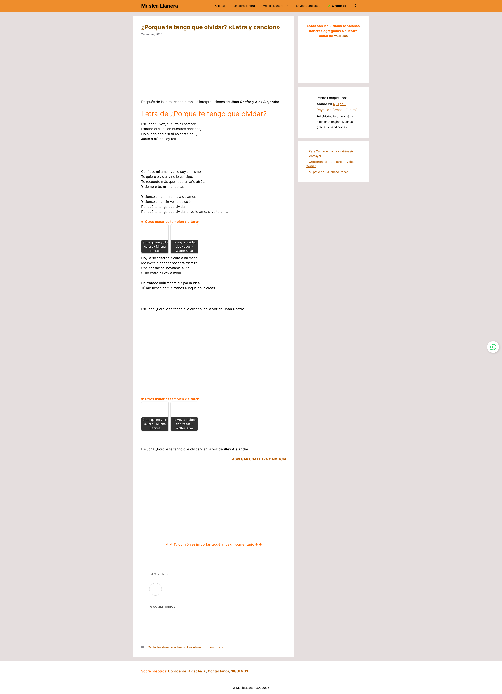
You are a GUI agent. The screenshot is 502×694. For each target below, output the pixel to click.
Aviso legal (197, 671)
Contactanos (218, 671)
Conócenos (177, 671)
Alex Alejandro (195, 647)
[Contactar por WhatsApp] (493, 347)
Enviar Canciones (308, 6)
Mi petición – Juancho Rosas (328, 172)
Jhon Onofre (215, 647)
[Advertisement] (258, 70)
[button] (355, 6)
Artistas (220, 6)
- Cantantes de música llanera (165, 647)
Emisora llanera (244, 6)
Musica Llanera (159, 6)
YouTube (341, 36)
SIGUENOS (239, 671)
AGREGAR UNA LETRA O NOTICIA (259, 459)
